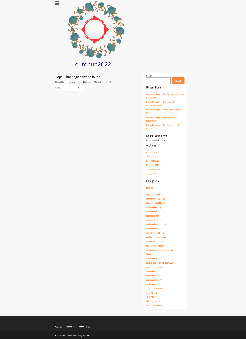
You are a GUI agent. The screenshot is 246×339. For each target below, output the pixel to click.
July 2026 (150, 156)
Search (149, 75)
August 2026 (151, 152)
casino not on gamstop (155, 198)
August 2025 (151, 173)
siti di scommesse (154, 305)
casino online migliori (155, 207)
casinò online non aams (156, 258)
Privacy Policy (84, 326)
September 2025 (153, 169)
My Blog (149, 187)
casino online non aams (156, 211)
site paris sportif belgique (156, 232)
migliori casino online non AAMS (160, 262)
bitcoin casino (152, 254)
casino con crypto (153, 271)
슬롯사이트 (152, 292)
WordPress (87, 335)
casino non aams (153, 215)
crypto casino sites (154, 220)
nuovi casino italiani (154, 241)
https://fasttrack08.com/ (156, 194)
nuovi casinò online (154, 275)
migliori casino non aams (156, 237)
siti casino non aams (155, 245)
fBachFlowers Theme (63, 335)
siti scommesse (153, 301)
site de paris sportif (154, 267)
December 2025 (152, 160)
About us (58, 326)
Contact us (69, 326)
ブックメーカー (154, 288)
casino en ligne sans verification (159, 250)
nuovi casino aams (154, 279)
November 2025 (152, 165)
